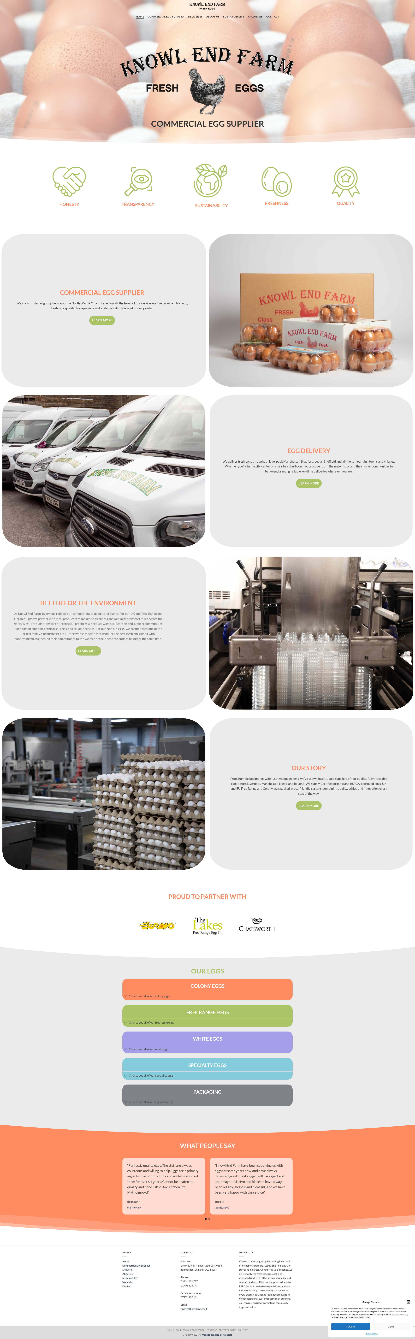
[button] (408, 1302)
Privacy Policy (372, 1333)
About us (213, 16)
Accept (351, 1326)
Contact (272, 16)
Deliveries (195, 16)
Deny (390, 1326)
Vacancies (255, 16)
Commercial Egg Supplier (166, 16)
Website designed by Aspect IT (217, 1334)
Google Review (225, 1207)
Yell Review (311, 1207)
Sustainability (233, 16)
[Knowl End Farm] (207, 6)
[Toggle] (125, 996)
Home (140, 16)
